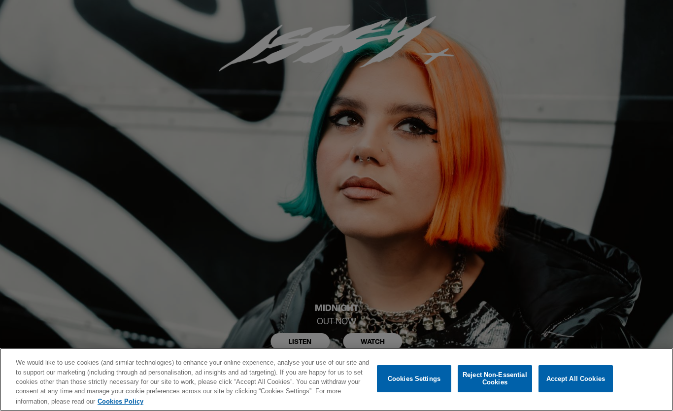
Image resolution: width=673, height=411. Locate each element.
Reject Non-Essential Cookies (495, 378)
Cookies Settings (414, 378)
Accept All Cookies (575, 378)
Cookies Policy (120, 401)
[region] (336, 379)
